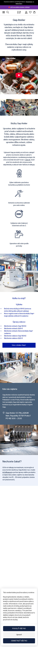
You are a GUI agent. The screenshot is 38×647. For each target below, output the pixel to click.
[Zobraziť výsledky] (7, 12)
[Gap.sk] (19, 12)
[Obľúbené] (30, 12)
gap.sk (27, 160)
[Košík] (34, 12)
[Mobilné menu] (3, 12)
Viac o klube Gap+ (19, 345)
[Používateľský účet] (26, 12)
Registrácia (29, 1)
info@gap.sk (7, 472)
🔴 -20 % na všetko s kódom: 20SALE (19, 7)
